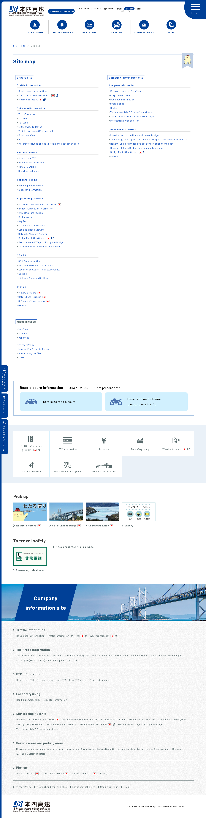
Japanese (23, 337)
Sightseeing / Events (30, 198)
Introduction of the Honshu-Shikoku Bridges (135, 135)
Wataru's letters (27, 292)
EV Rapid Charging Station (33, 277)
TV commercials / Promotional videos (39, 246)
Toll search (24, 118)
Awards (114, 156)
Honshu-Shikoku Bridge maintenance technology (137, 147)
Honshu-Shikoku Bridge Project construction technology (141, 143)
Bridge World (25, 216)
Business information (122, 99)
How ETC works (27, 166)
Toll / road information (31, 108)
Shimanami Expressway (31, 301)
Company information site (126, 77)
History (114, 107)
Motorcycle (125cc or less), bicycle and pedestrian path (48, 143)
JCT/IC (22, 139)
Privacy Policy (26, 344)
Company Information (122, 85)
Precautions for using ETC (33, 162)
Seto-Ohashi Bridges (29, 296)
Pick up (21, 286)
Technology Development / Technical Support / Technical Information (148, 139)
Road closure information (32, 91)
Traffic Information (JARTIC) (34, 95)
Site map (23, 333)
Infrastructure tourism (31, 212)
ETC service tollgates (30, 126)
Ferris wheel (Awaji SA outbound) (36, 265)
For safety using (27, 179)
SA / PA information (29, 261)
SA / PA (21, 255)
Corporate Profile (120, 95)
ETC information (27, 152)
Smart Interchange (28, 170)
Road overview (26, 135)
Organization (117, 103)
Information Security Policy (33, 349)
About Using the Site (29, 353)
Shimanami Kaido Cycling (32, 225)
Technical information (122, 129)
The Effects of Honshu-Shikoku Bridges (132, 116)
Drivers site (19, 45)
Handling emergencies (30, 185)
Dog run (22, 273)
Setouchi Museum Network (33, 233)
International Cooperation (124, 120)
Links (21, 357)
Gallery (22, 305)
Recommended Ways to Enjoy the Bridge (40, 242)
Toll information (27, 114)
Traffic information (29, 85)
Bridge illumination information (35, 208)
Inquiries (23, 329)
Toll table (23, 122)
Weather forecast (28, 99)
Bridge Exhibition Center (32, 238)
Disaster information (30, 189)
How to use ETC (27, 158)
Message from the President (126, 91)
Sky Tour (23, 221)
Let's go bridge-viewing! (32, 229)
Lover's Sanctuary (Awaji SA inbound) (39, 269)
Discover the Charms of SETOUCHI (37, 204)
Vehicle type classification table (36, 131)
